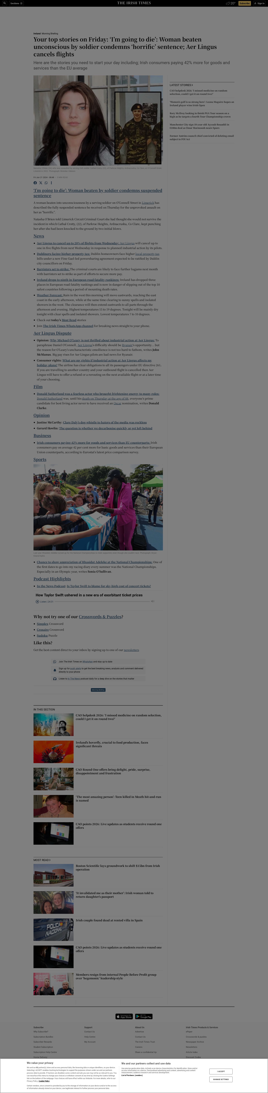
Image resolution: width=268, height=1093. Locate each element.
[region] (134, 1076)
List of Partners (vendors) (132, 1075)
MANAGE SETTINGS (221, 1079)
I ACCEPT (221, 1071)
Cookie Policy (44, 1081)
